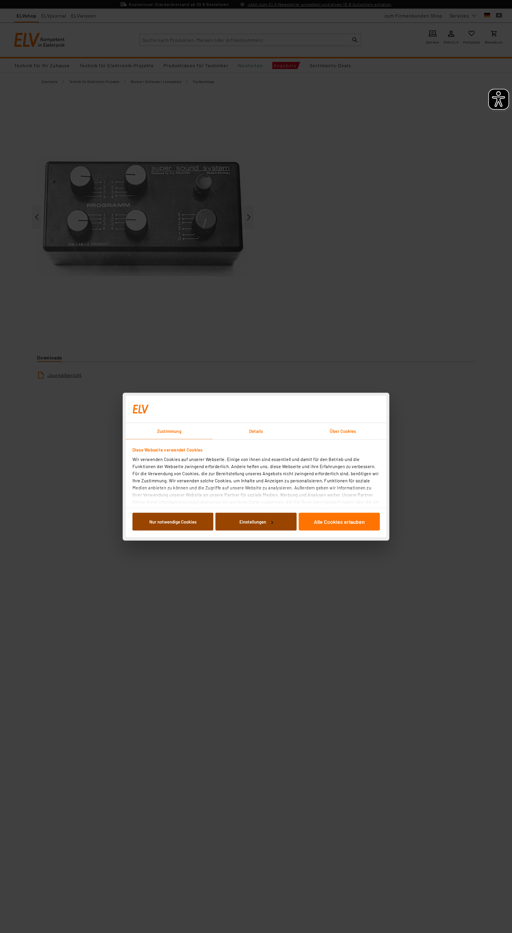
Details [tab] (256, 430)
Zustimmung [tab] (169, 430)
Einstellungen (252, 521)
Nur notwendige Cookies (172, 521)
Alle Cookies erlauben (339, 521)
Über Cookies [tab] (343, 430)
